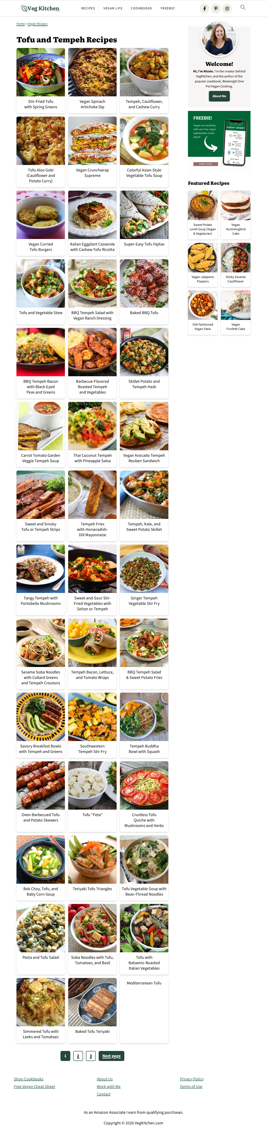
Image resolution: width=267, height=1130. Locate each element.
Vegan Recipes (38, 23)
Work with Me (109, 1087)
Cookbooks (141, 8)
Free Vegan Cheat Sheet (34, 1087)
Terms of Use (191, 1087)
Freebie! (168, 8)
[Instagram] (227, 8)
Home (20, 23)
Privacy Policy (192, 1079)
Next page (111, 1056)
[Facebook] (204, 8)
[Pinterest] (216, 8)
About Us (105, 1079)
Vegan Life (112, 8)
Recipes (88, 8)
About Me (219, 96)
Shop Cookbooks (28, 1079)
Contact (104, 1094)
